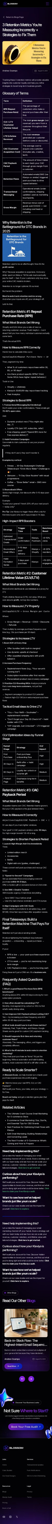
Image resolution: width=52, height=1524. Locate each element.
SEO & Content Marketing (36, 1476)
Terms (29, 1497)
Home (4, 1465)
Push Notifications (33, 1470)
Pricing (4, 1503)
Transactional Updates (35, 1465)
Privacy (29, 1492)
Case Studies (7, 1470)
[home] (10, 4)
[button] (48, 3)
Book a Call (6, 1508)
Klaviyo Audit (7, 1497)
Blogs (4, 1492)
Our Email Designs (9, 1476)
